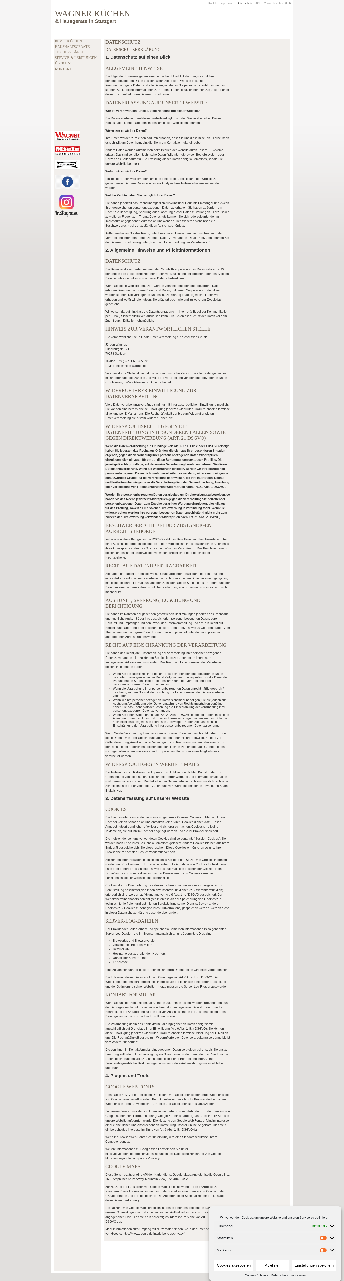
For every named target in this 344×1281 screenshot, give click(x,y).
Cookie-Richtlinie (256, 1275)
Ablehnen (272, 1265)
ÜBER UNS (63, 63)
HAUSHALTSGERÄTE (72, 47)
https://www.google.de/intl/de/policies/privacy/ (153, 1233)
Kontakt (213, 3)
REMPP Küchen (68, 41)
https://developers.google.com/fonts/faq (132, 1154)
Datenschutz (279, 1275)
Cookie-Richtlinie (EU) (277, 3)
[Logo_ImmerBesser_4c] (67, 150)
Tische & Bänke (69, 52)
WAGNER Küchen (92, 13)
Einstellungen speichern (314, 1265)
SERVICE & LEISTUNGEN (76, 58)
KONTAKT (63, 69)
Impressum (298, 1275)
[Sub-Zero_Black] (67, 164)
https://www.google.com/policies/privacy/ (132, 1158)
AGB (258, 3)
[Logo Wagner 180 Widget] (67, 135)
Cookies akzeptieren (234, 1265)
